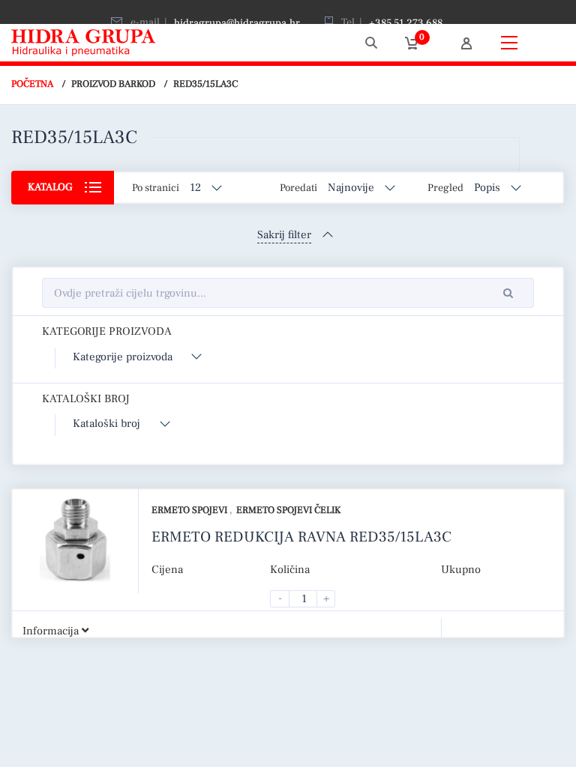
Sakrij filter (284, 235)
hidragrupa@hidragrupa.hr (237, 23)
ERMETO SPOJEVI (191, 510)
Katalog (50, 187)
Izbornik (545, 42)
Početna (32, 84)
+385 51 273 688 (405, 23)
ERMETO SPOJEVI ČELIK (288, 510)
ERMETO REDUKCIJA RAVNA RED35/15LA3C (302, 537)
